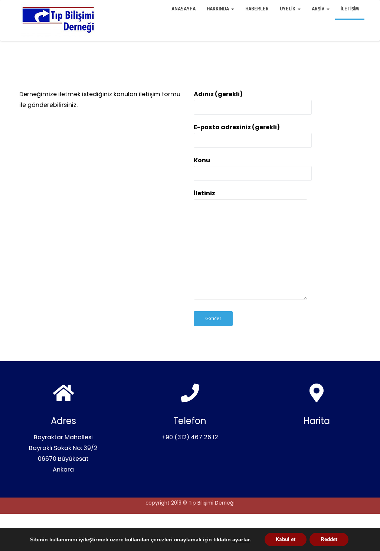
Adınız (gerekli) (218, 94)
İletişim (350, 9)
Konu (202, 160)
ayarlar (241, 539)
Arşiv (319, 9)
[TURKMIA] (15, 7)
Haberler (257, 9)
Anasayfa (183, 9)
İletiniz (204, 193)
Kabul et (285, 539)
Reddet (329, 539)
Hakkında (218, 9)
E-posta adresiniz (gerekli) (237, 127)
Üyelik (288, 9)
